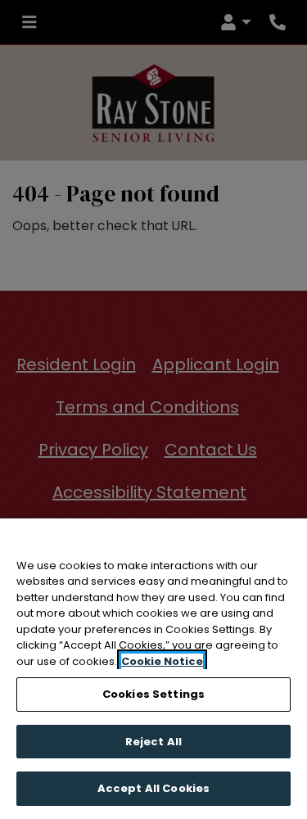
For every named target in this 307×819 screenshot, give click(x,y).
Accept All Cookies (153, 788)
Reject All (153, 741)
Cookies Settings (153, 694)
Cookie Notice (162, 661)
